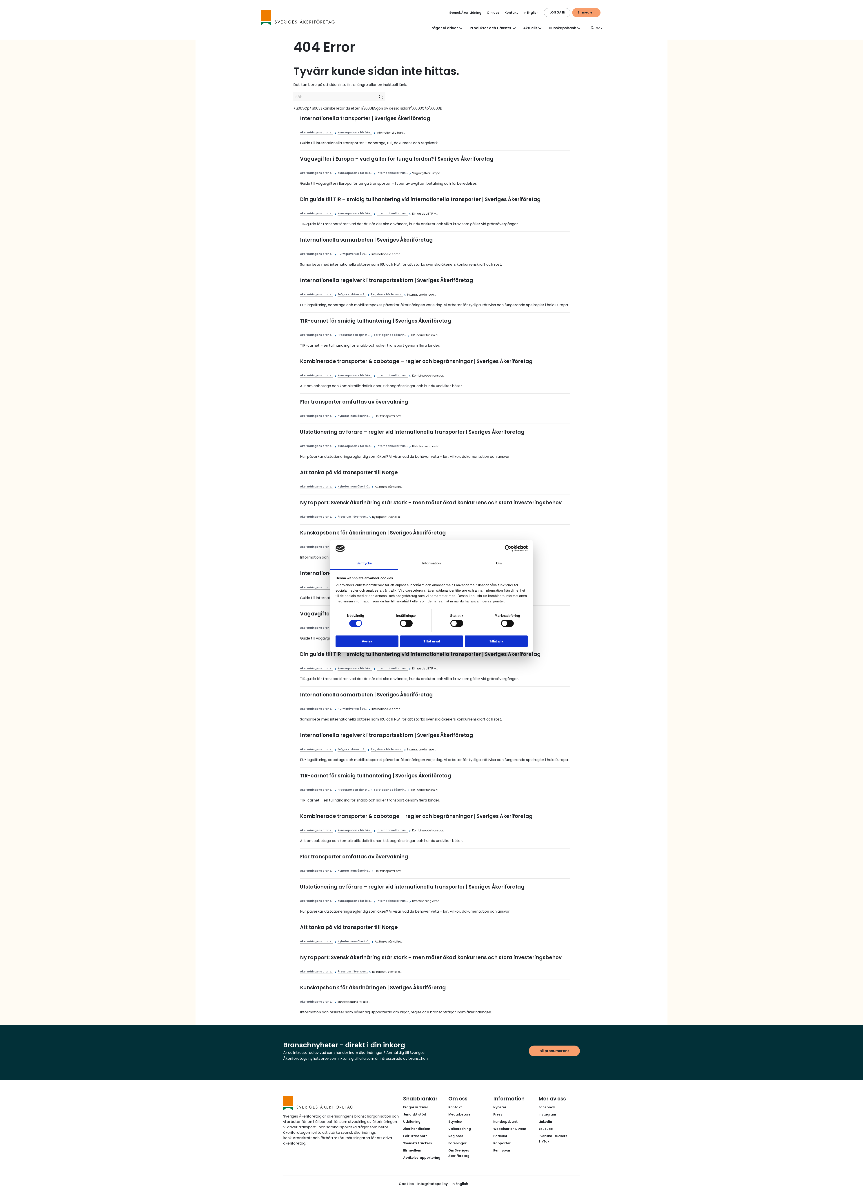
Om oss (493, 12)
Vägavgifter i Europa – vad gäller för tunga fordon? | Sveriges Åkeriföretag (397, 158)
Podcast (500, 1136)
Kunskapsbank (505, 1121)
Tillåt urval (431, 641)
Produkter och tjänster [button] (491, 28)
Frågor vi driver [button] (443, 28)
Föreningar (457, 1143)
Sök (599, 28)
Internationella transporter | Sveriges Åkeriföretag (365, 118)
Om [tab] (499, 563)
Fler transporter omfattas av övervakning (354, 401)
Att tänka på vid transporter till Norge (349, 472)
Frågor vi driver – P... (352, 294)
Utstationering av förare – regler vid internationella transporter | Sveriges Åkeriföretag (412, 432)
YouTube (545, 1129)
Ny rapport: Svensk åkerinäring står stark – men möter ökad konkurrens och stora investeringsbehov (431, 502)
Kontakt (511, 12)
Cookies (406, 1183)
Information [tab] (431, 563)
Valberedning (459, 1129)
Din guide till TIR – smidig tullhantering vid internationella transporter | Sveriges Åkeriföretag (420, 199)
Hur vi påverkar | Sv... (352, 254)
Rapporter (502, 1143)
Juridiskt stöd (414, 1114)
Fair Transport (415, 1136)
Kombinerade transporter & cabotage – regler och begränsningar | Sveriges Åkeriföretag (416, 361)
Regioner (455, 1136)
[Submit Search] (380, 96)
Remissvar (501, 1150)
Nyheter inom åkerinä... (354, 416)
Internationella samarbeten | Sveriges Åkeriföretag (366, 239)
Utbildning (411, 1121)
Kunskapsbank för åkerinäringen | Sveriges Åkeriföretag (373, 532)
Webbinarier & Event (510, 1129)
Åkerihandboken (416, 1129)
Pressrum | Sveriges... (353, 517)
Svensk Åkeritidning (465, 12)
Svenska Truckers (417, 1143)
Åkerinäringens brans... (316, 132)
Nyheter (499, 1107)
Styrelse (455, 1121)
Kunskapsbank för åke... (355, 132)
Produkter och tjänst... (353, 335)
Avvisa (367, 641)
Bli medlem (587, 12)
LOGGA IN (557, 12)
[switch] (406, 623)
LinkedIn (545, 1121)
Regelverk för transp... (387, 294)
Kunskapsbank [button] (562, 28)
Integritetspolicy (432, 1183)
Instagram (547, 1114)
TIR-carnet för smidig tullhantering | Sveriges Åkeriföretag (375, 320)
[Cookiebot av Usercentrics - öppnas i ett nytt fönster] (508, 548)
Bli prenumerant (554, 1050)
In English (530, 12)
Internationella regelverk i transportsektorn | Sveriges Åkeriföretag (386, 280)
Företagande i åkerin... (390, 335)
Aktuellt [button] (530, 28)
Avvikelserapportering (421, 1157)
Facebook (546, 1107)
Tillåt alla (496, 641)
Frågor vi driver (415, 1107)
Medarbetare (459, 1114)
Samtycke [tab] (364, 563)
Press (497, 1114)
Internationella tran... (392, 173)
